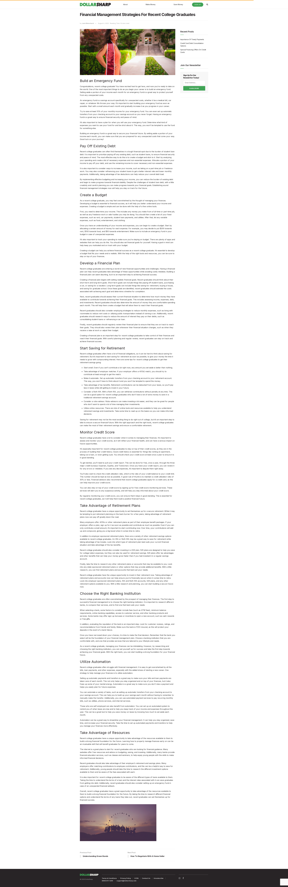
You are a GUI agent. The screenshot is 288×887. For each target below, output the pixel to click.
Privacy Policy (125, 878)
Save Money (178, 4)
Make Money (150, 4)
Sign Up (198, 4)
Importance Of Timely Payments (192, 39)
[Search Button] (207, 4)
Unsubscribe (158, 878)
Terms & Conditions (109, 878)
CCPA (136, 878)
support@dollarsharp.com (126, 881)
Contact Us (146, 878)
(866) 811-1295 (107, 881)
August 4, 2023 (103, 23)
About (125, 4)
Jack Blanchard (88, 23)
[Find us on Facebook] (183, 878)
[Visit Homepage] (95, 4)
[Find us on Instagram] (179, 878)
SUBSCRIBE (194, 88)
